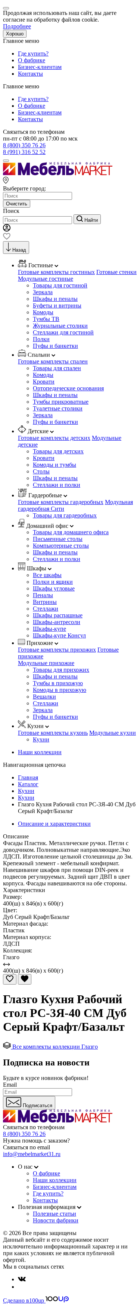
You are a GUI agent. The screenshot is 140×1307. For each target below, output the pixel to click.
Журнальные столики (60, 325)
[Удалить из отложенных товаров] (24, 979)
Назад (19, 250)
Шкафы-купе (49, 629)
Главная (28, 777)
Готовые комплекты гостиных (56, 272)
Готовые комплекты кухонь (53, 733)
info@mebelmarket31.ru (31, 1154)
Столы (41, 471)
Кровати (44, 381)
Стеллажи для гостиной (63, 332)
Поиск (11, 211)
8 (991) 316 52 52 (24, 152)
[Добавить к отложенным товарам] (9, 979)
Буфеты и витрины (57, 305)
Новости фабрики (55, 1220)
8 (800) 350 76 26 (24, 145)
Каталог (28, 784)
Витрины (45, 602)
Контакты (30, 73)
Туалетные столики (58, 408)
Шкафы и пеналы (55, 299)
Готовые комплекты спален (53, 361)
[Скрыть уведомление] (6, 8)
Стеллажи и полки (56, 485)
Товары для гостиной (60, 285)
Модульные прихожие (46, 663)
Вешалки (44, 696)
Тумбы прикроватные (60, 402)
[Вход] (6, 229)
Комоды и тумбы (54, 465)
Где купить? (33, 53)
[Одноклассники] (21, 1287)
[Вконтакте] (22, 1279)
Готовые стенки (116, 272)
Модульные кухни (112, 733)
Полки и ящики (53, 582)
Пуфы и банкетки (55, 346)
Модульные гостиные (45, 278)
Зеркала (43, 292)
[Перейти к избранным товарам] (6, 237)
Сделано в (23, 1300)
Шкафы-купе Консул (59, 635)
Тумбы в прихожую (58, 683)
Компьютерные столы (61, 545)
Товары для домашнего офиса (71, 532)
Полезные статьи (54, 1213)
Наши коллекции (40, 752)
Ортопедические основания (68, 388)
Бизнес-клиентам (40, 67)
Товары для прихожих (61, 670)
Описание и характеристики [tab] (54, 824)
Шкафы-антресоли (56, 622)
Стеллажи (45, 608)
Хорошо (15, 34)
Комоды (43, 312)
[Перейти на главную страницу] (57, 173)
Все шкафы (47, 575)
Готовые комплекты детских (54, 438)
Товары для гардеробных (65, 515)
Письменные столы (58, 539)
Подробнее (17, 26)
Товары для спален (57, 368)
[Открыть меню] (6, 161)
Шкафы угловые (54, 588)
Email (10, 1084)
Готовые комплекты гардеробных (60, 502)
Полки (41, 339)
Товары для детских (58, 451)
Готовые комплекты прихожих (57, 649)
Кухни (41, 739)
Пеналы (43, 595)
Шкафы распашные (58, 615)
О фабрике (31, 60)
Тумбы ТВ (46, 319)
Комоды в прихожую (59, 690)
